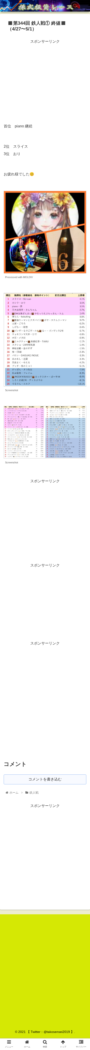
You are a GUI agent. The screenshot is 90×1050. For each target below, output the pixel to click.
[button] (81, 634)
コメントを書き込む (45, 779)
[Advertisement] (45, 77)
